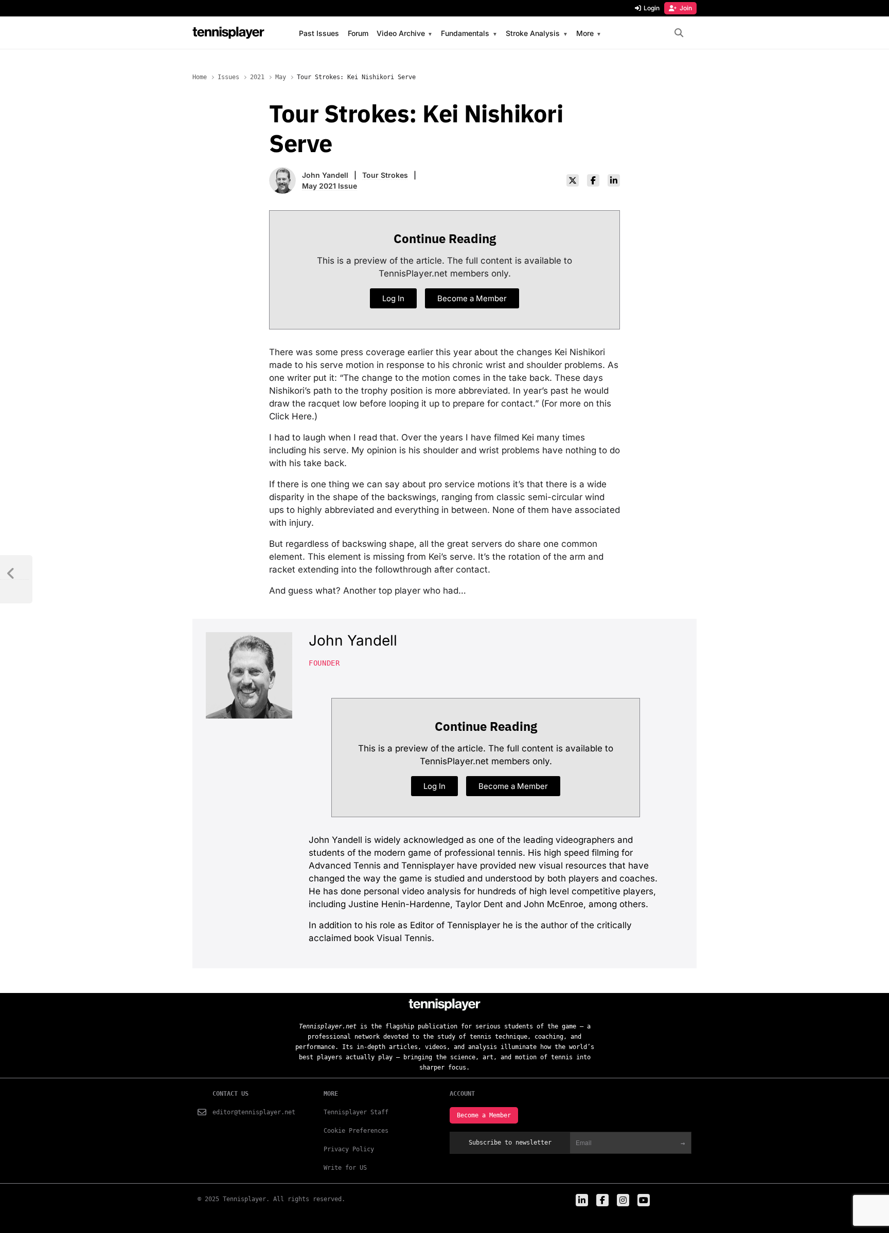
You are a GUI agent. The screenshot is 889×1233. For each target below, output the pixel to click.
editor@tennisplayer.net (253, 1112)
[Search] (678, 33)
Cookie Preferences (356, 1130)
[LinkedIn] (614, 180)
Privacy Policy (349, 1149)
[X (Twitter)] (572, 180)
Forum (358, 33)
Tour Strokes (385, 175)
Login (652, 8)
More (585, 34)
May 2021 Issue (329, 185)
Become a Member (484, 1115)
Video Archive (401, 34)
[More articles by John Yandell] (282, 173)
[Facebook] (593, 180)
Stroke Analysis (533, 34)
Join (686, 8)
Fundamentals (465, 34)
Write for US (345, 1167)
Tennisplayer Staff (356, 1112)
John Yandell (325, 175)
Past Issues (319, 33)
